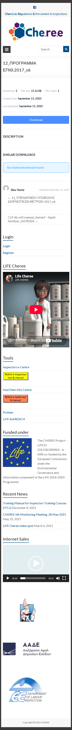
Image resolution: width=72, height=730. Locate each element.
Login (6, 246)
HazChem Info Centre (17, 389)
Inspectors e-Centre (16, 367)
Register (8, 252)
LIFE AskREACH (14, 419)
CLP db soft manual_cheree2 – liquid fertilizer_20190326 (31, 219)
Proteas (8, 412)
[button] (36, 563)
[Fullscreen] (64, 578)
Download (36, 119)
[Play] (8, 578)
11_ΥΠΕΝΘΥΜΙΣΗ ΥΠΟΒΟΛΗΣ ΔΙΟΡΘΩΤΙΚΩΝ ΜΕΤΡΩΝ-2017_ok (32, 199)
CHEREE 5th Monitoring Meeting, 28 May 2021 (34, 514)
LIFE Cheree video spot (18, 525)
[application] (36, 563)
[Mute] (58, 578)
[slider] (33, 578)
